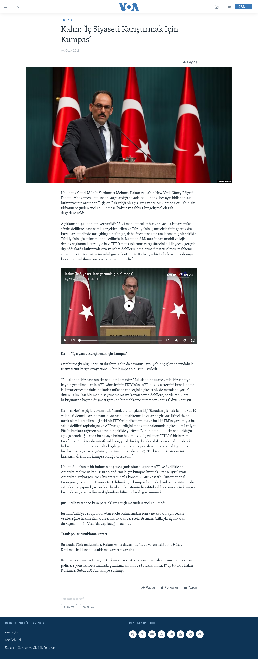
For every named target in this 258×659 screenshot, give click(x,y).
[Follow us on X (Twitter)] (142, 634)
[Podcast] (190, 634)
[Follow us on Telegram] (171, 634)
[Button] (190, 62)
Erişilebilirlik (14, 640)
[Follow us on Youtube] (152, 634)
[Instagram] (216, 7)
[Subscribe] (200, 634)
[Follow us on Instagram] (161, 634)
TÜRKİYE (67, 20)
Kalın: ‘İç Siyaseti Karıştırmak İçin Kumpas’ (99, 274)
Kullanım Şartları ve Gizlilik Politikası (30, 648)
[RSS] (180, 634)
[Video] (229, 7)
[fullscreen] (193, 340)
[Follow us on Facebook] (133, 634)
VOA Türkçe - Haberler (85, 279)
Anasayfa (11, 632)
